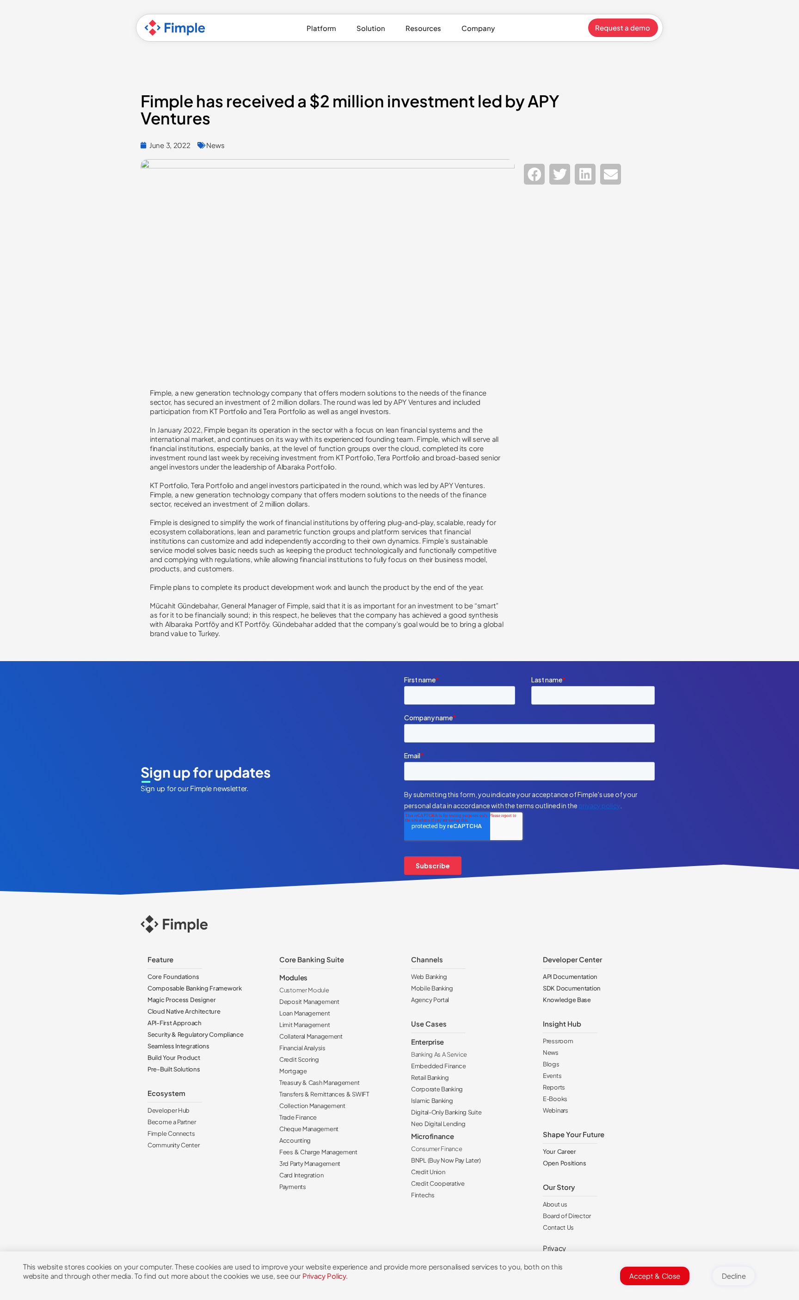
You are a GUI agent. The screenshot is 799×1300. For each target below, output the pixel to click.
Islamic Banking (432, 1100)
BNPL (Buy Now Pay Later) (446, 1160)
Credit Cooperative (438, 1183)
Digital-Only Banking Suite (446, 1112)
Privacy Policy (324, 1275)
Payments (292, 1186)
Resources (423, 28)
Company (478, 28)
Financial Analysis (302, 1048)
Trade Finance (298, 1117)
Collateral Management (311, 1036)
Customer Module (304, 990)
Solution (370, 28)
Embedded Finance (438, 1066)
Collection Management (312, 1105)
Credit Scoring (299, 1059)
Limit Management (304, 1024)
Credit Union (428, 1172)
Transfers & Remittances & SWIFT (324, 1094)
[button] (534, 174)
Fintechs (423, 1195)
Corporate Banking (437, 1089)
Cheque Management (308, 1129)
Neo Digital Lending (438, 1123)
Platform (321, 28)
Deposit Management (309, 1001)
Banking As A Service (439, 1054)
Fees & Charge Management (318, 1152)
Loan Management (304, 1013)
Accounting (295, 1140)
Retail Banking (430, 1077)
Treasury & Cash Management (319, 1082)
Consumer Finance (436, 1148)
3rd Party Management (309, 1163)
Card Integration (301, 1175)
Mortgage (293, 1071)
